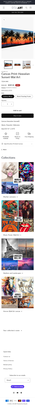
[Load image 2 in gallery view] (17, 65)
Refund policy (7, 364)
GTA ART (14, 403)
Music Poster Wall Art (11, 235)
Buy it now (17, 116)
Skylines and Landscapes (12, 273)
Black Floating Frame (24, 96)
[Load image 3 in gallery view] (27, 65)
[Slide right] (33, 65)
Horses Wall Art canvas (11, 311)
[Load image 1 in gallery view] (8, 65)
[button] (4, 8)
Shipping (3, 87)
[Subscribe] (28, 380)
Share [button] (5, 149)
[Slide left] (2, 65)
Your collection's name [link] (11, 330)
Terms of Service (8, 360)
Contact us (6, 356)
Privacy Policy (7, 368)
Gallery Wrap (7, 96)
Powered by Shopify (22, 403)
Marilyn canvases (9, 197)
